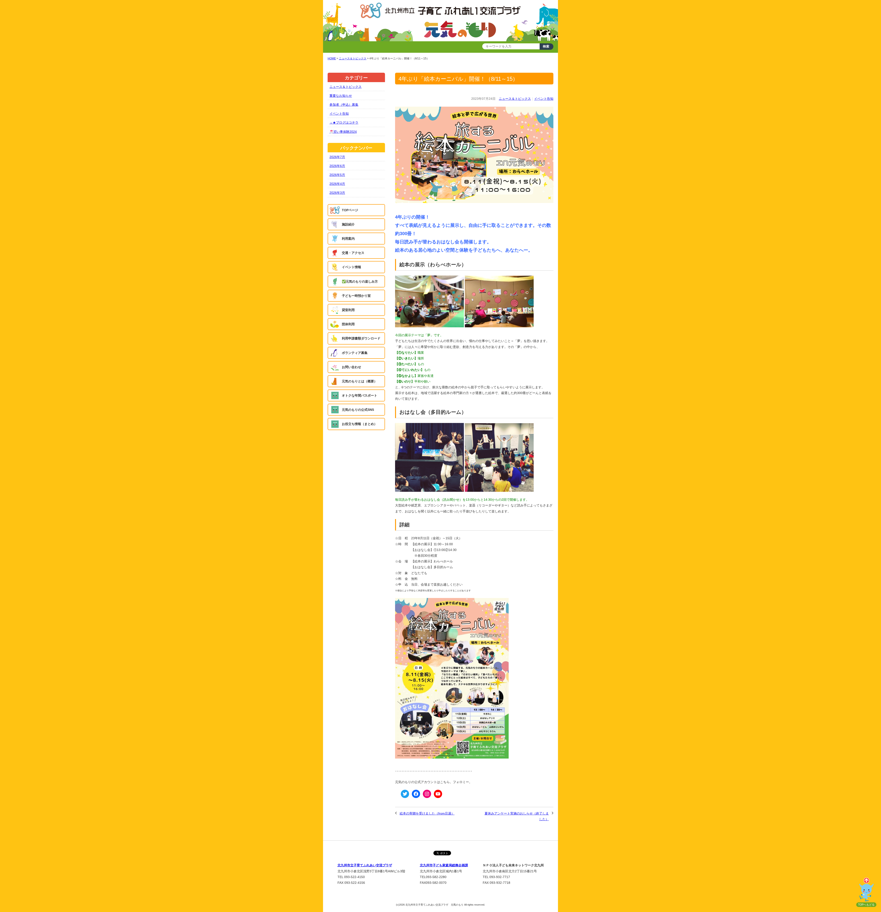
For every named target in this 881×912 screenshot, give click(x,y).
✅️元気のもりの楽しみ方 (360, 281)
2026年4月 (337, 184)
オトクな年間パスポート (359, 395)
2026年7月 (337, 157)
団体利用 (348, 324)
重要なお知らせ (340, 95)
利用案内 (348, 238)
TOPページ (350, 210)
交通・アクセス (353, 253)
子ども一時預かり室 (356, 296)
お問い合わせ (351, 367)
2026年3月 (337, 193)
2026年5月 (337, 175)
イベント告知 (543, 98)
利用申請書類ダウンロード (361, 338)
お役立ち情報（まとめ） (359, 424)
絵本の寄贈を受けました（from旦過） (427, 813)
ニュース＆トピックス (515, 98)
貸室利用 (348, 310)
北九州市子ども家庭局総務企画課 (444, 865)
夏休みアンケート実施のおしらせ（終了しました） (517, 816)
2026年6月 (337, 166)
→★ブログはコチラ (343, 122)
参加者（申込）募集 (343, 104)
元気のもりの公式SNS (358, 410)
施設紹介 (348, 224)
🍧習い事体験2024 (343, 131)
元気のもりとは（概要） (359, 381)
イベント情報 (351, 267)
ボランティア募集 (355, 353)
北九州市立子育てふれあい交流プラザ (364, 865)
